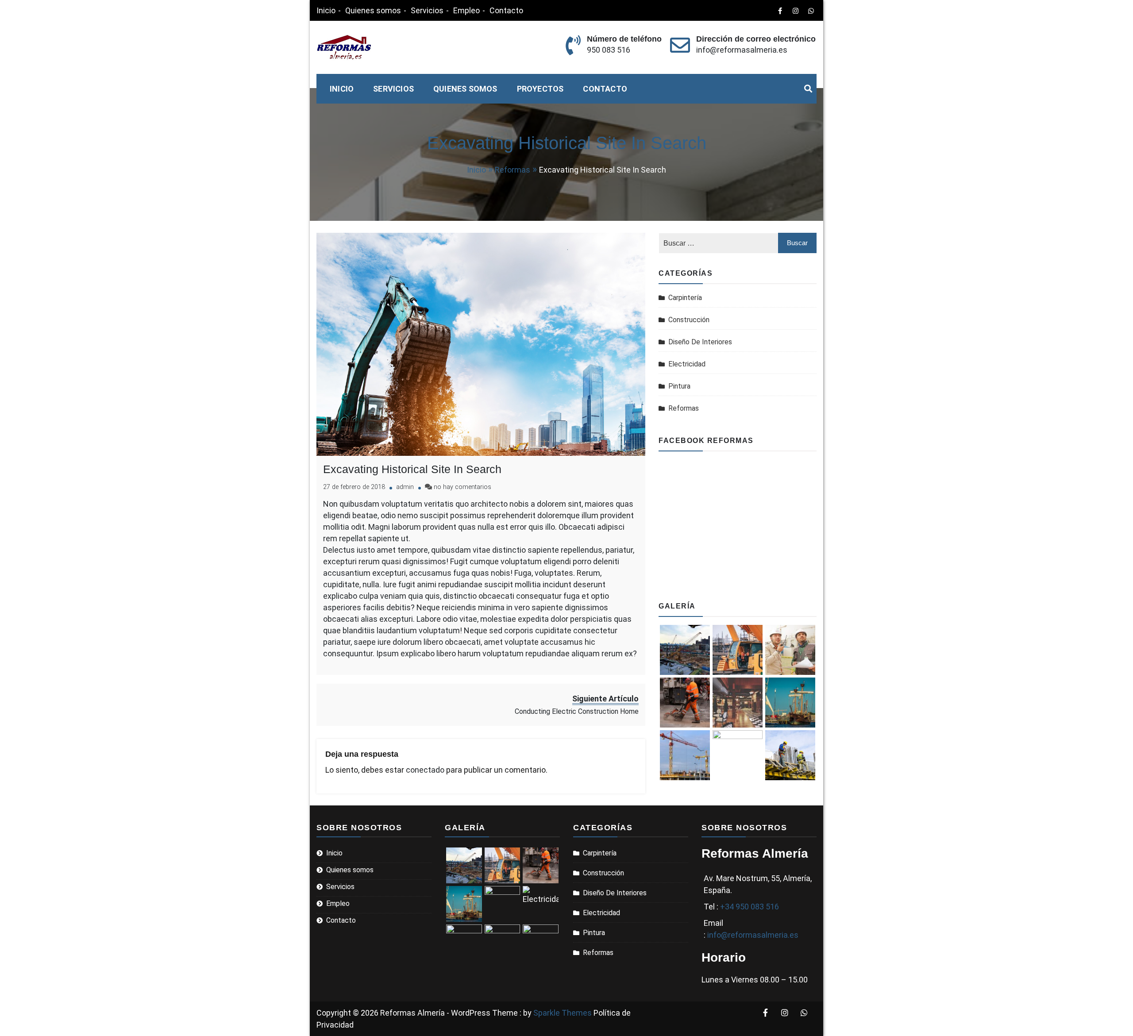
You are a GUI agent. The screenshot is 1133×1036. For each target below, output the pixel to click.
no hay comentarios (462, 487)
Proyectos (540, 88)
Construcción (688, 320)
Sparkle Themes (562, 1012)
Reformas (683, 408)
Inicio (325, 10)
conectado (425, 769)
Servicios (427, 10)
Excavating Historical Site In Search (412, 469)
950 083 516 (608, 49)
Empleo (466, 10)
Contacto (506, 10)
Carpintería (685, 297)
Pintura (679, 386)
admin (405, 487)
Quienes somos (373, 10)
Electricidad (686, 364)
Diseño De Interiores (700, 342)
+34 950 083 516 (749, 906)
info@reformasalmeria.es (741, 49)
